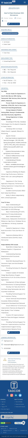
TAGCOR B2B (18, 401)
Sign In (3, 404)
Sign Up (3, 401)
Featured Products (20, 406)
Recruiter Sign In (5, 409)
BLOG (3, 432)
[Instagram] (12, 396)
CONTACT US (22, 430)
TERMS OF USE (12, 428)
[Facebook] (8, 396)
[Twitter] (20, 396)
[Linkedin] (16, 396)
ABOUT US (3, 428)
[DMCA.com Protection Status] (5, 423)
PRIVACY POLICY (6, 430)
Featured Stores (19, 404)
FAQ (15, 430)
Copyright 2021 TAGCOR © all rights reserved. (14, 436)
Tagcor (4, 406)
